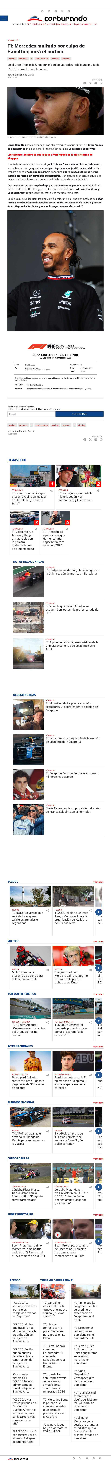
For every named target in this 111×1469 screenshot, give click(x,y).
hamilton (55, 58)
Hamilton (12, 58)
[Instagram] (62, 11)
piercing (81, 425)
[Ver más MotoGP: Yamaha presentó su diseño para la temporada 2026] (30, 956)
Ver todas (98, 882)
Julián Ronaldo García (23, 74)
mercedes (66, 58)
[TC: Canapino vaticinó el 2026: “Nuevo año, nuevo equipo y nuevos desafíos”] (55, 1291)
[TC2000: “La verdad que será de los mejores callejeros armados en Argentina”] (25, 1291)
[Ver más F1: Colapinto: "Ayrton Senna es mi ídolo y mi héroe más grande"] (28, 784)
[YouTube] (55, 11)
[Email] (69, 11)
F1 (31, 58)
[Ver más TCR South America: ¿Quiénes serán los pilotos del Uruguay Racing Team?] (30, 1008)
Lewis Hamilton (42, 58)
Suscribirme (79, 414)
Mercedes (23, 58)
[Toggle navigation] (4, 18)
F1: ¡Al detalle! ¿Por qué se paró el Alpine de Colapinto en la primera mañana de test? (62, 24)
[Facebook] (42, 11)
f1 (74, 425)
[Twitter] (49, 11)
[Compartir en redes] (51, 491)
